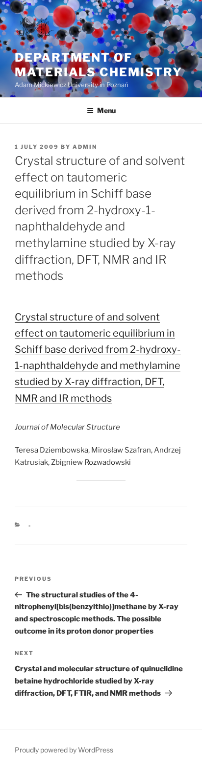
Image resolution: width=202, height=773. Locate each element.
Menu (106, 110)
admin (85, 146)
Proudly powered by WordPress (64, 750)
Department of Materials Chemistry (98, 64)
